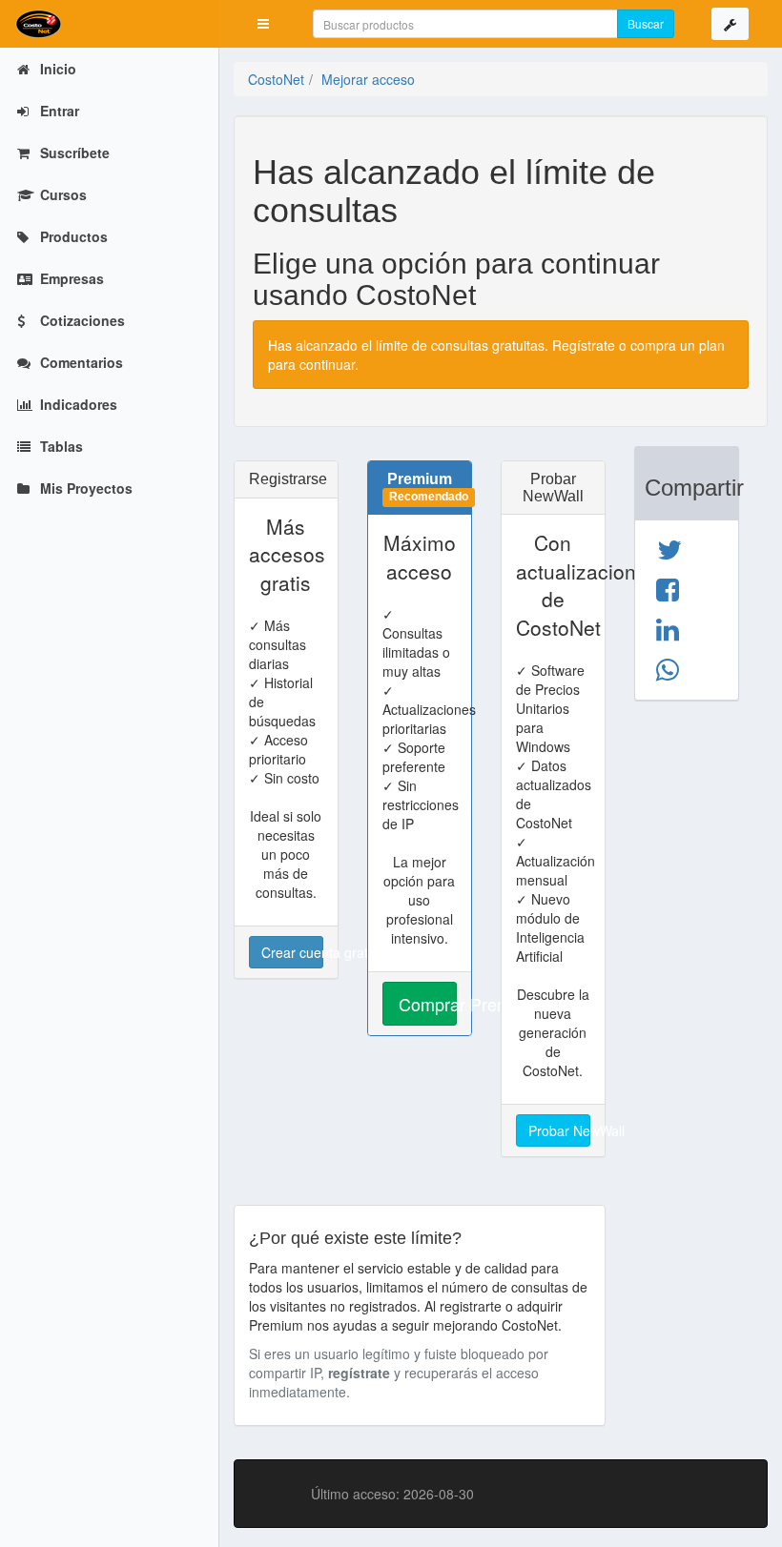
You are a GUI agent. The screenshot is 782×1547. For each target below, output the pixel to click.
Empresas (70, 278)
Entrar (57, 110)
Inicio (56, 68)
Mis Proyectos (84, 488)
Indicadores (76, 404)
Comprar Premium (428, 1003)
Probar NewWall (559, 1130)
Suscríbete (73, 152)
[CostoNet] (109, 24)
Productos (72, 236)
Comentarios (79, 362)
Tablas (59, 446)
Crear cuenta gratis (292, 952)
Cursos (61, 194)
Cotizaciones (80, 320)
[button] (263, 24)
